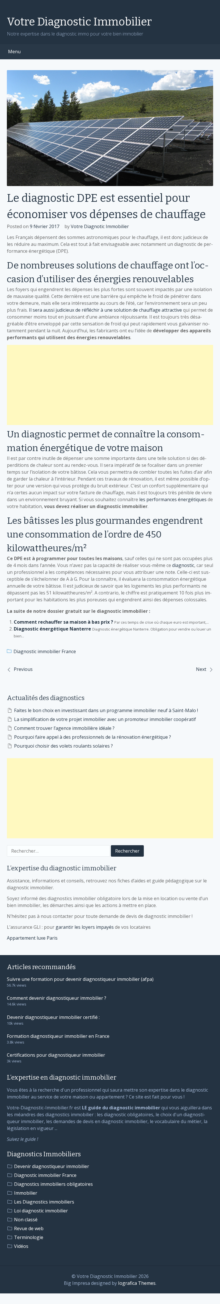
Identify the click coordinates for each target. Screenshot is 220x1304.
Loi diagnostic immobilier (41, 1211)
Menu (14, 51)
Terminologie (28, 1237)
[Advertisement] (110, 385)
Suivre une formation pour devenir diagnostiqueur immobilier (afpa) (80, 979)
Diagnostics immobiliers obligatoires (53, 1184)
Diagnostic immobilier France (44, 651)
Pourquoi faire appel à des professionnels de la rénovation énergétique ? (92, 737)
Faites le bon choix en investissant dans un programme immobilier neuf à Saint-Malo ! (106, 710)
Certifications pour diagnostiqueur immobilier (56, 1055)
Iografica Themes (137, 1283)
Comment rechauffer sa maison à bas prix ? (63, 622)
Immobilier (25, 1193)
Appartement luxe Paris (32, 938)
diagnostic (183, 565)
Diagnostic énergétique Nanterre (52, 629)
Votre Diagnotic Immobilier (100, 226)
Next (201, 669)
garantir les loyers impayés (85, 927)
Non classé (26, 1219)
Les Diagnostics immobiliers (44, 1202)
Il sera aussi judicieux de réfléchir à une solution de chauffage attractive (105, 310)
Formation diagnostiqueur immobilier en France (58, 1036)
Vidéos (21, 1246)
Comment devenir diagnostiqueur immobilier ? (56, 998)
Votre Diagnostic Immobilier (79, 21)
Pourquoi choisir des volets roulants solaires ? (63, 746)
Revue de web (29, 1228)
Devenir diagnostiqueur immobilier (51, 1166)
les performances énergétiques (173, 499)
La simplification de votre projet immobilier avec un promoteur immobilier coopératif (105, 719)
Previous (23, 669)
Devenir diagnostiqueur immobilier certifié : (53, 1017)
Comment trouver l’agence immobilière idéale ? (64, 728)
